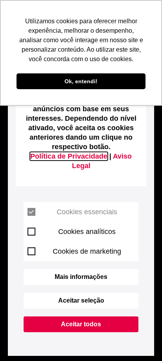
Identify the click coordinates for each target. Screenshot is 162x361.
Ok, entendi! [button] (81, 81)
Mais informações (81, 276)
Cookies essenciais (87, 212)
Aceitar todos (81, 324)
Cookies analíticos (87, 232)
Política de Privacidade (68, 156)
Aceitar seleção (81, 300)
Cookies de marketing (87, 251)
